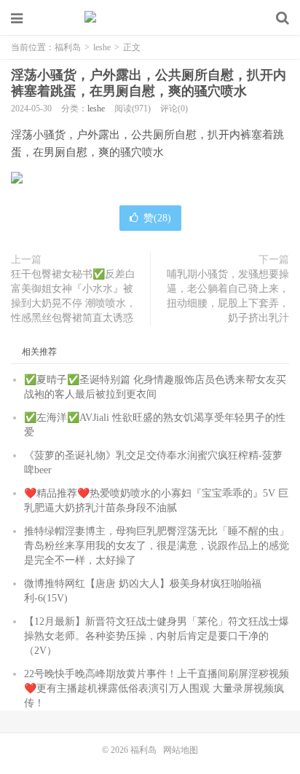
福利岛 (150, 18)
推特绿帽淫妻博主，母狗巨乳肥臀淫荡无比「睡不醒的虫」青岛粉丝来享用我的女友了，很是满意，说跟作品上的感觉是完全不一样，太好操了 (156, 546)
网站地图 (180, 750)
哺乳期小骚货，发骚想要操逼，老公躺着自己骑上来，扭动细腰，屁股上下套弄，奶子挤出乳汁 (228, 296)
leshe (102, 47)
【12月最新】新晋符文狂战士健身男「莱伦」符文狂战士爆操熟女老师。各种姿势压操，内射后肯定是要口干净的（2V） (156, 636)
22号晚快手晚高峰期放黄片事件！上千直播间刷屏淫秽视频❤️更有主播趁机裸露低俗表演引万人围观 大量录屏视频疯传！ (156, 688)
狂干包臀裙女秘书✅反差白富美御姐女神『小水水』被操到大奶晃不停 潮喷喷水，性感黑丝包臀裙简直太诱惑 (73, 296)
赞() (157, 218)
